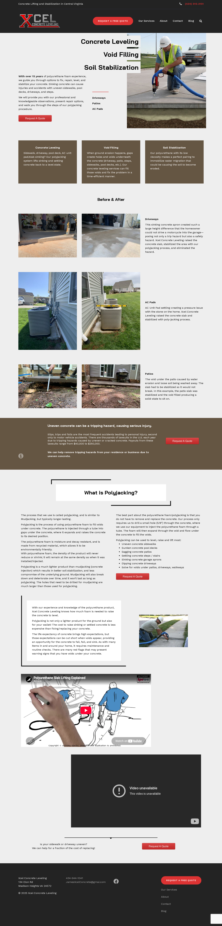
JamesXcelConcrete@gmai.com (86, 882)
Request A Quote (35, 118)
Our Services (146, 20)
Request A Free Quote (113, 21)
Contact (178, 20)
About (163, 20)
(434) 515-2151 (194, 3)
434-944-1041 (74, 878)
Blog (191, 20)
